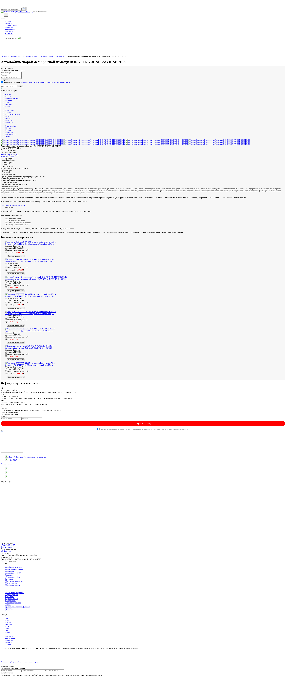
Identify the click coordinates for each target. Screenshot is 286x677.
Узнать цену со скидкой (10, 154)
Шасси (8, 611)
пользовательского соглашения (32, 82)
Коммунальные (11, 583)
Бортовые (9, 575)
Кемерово (9, 132)
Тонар (7, 630)
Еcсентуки (9, 122)
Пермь (7, 116)
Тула (7, 102)
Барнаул (8, 118)
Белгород (8, 104)
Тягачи (8, 605)
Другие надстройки (12, 577)
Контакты (9, 636)
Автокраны (9, 571)
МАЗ (7, 620)
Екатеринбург (10, 126)
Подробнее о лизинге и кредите (13, 205)
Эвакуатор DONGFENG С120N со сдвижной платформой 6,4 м (29, 314)
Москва (8, 96)
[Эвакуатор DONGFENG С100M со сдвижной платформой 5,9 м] (30, 294)
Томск (7, 136)
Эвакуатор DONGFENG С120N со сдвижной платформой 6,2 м (29, 244)
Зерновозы (9, 579)
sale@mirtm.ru (6, 551)
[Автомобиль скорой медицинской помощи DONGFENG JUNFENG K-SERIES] (36, 277)
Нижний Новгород (11, 12)
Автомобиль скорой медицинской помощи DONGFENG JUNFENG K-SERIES (35, 279)
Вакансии (9, 640)
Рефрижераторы (11, 595)
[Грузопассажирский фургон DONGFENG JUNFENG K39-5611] (30, 329)
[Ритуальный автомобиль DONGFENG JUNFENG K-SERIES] (29, 346)
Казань (8, 130)
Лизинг (8, 644)
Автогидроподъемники (14, 569)
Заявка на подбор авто (9, 662)
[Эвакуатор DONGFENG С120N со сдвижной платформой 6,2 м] (30, 242)
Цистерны (9, 609)
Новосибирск (10, 134)
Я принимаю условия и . (37, 82)
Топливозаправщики (13, 603)
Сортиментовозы (11, 599)
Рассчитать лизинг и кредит (29, 662)
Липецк (8, 112)
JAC (7, 618)
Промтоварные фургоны (14, 593)
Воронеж (8, 100)
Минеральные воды (12, 114)
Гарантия (8, 642)
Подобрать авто (7, 673)
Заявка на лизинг (7, 157)
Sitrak (7, 628)
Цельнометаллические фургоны (17, 607)
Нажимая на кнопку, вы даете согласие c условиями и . (144, 429)
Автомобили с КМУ (13, 573)
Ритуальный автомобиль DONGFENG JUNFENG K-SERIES (28, 348)
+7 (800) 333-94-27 (8, 545)
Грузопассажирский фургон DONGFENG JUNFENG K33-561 (29, 261)
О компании (10, 638)
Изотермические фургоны (15, 581)
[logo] (12, 6)
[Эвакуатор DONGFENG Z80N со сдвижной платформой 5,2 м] (30, 363)
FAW (7, 626)
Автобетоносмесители (13, 567)
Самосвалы (9, 597)
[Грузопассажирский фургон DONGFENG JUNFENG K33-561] (29, 259)
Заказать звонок (7, 464)
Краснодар (9, 110)
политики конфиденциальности (58, 82)
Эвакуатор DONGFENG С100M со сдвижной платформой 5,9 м (29, 296)
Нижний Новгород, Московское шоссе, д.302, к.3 (27, 457)
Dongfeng (9, 624)
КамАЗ (8, 622)
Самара (8, 94)
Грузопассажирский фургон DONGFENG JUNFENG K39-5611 (29, 331)
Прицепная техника (13, 585)
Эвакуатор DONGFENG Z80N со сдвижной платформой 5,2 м (29, 365)
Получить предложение (16, 256)
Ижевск (8, 128)
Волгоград (9, 120)
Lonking (8, 632)
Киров (7, 106)
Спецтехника (10, 601)
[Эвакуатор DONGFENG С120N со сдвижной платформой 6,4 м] (30, 312)
